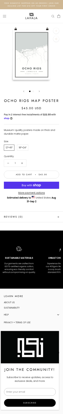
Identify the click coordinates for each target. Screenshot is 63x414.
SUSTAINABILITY (12, 307)
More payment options (31, 192)
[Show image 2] (33, 91)
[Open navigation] (4, 16)
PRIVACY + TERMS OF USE (17, 322)
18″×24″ (22, 147)
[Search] (53, 16)
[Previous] (23, 91)
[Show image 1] (30, 91)
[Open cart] (58, 16)
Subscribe (30, 402)
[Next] (39, 91)
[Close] (55, 334)
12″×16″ (9, 147)
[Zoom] (56, 31)
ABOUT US (9, 302)
